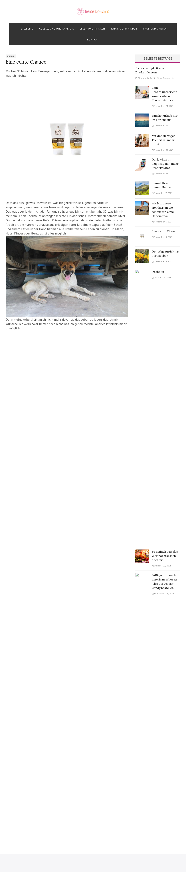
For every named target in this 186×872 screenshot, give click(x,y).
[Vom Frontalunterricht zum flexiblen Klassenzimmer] (142, 88)
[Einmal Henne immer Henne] (142, 183)
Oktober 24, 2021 (162, 277)
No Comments (166, 78)
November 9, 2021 (162, 261)
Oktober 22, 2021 (162, 565)
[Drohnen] (142, 272)
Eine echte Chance (26, 62)
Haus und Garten (155, 28)
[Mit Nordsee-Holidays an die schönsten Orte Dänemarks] (142, 204)
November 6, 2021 (162, 221)
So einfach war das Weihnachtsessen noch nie (165, 556)
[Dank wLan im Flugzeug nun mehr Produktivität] (142, 160)
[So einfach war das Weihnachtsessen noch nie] (142, 552)
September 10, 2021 (163, 593)
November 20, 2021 (163, 173)
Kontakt (93, 39)
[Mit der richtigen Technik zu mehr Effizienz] (142, 136)
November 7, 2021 (162, 193)
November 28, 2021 (163, 125)
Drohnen (158, 271)
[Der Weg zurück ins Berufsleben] (142, 252)
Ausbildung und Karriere (56, 28)
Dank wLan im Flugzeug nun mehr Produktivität (165, 164)
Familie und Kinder (124, 28)
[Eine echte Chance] (142, 231)
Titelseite (26, 28)
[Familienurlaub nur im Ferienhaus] (142, 116)
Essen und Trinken (92, 28)
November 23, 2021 (163, 149)
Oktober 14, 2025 (146, 78)
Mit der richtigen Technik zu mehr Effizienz (163, 140)
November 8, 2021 (162, 237)
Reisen (10, 56)
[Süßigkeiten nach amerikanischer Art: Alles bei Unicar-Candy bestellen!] (142, 575)
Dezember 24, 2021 (163, 106)
